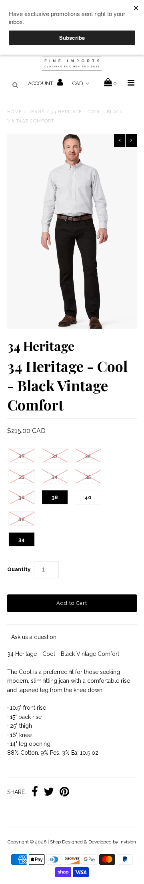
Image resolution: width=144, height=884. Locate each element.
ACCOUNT (41, 83)
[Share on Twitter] (49, 792)
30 (21, 456)
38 (55, 497)
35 (88, 477)
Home (14, 111)
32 (88, 456)
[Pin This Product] (64, 792)
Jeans (36, 111)
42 (21, 519)
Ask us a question (33, 637)
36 (21, 497)
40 (87, 497)
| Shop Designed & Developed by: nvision (92, 842)
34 (55, 477)
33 (21, 477)
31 (55, 456)
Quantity (18, 569)
